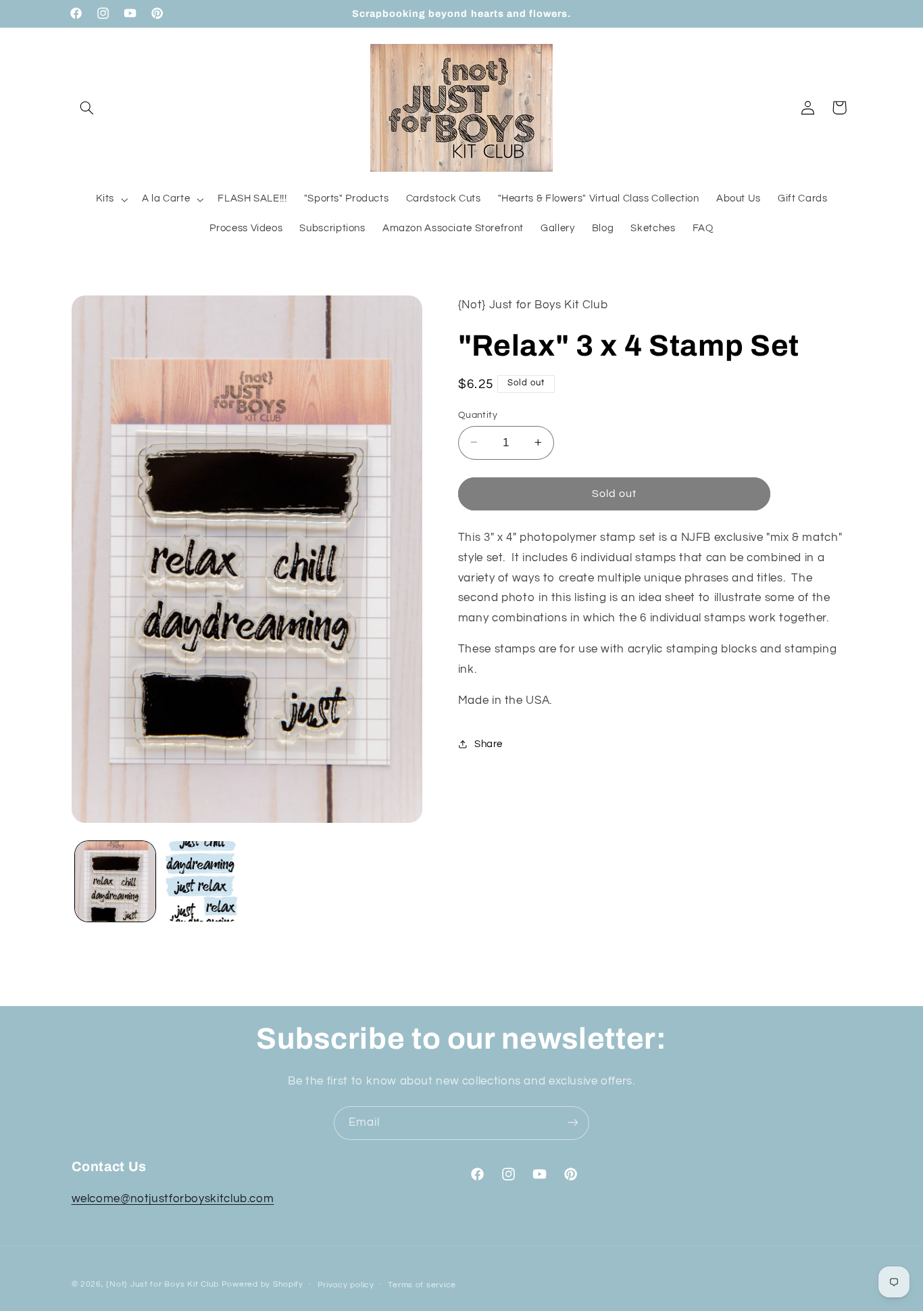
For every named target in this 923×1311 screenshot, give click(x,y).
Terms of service (422, 1285)
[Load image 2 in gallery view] (202, 881)
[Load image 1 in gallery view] (115, 881)
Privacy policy (346, 1285)
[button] (87, 107)
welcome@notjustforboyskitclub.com (173, 1199)
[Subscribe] (573, 1122)
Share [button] (488, 744)
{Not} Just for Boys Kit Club (162, 1284)
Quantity (477, 414)
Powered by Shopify (262, 1284)
